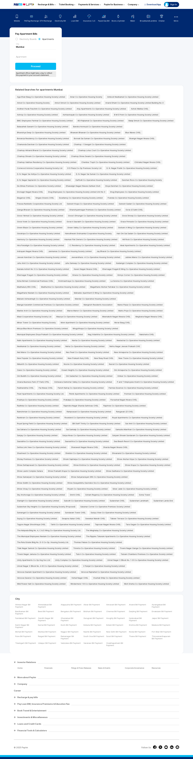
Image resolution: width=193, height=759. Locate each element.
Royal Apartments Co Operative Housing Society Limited (137, 417)
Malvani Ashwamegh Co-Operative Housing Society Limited (43, 299)
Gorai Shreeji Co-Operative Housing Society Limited (145, 215)
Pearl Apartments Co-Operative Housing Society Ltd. (40, 394)
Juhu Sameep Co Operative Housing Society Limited (88, 263)
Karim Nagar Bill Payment (22, 626)
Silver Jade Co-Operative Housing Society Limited (135, 489)
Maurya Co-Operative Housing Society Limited (76, 316)
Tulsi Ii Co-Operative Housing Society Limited (96, 554)
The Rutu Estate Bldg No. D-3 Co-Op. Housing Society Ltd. (43, 542)
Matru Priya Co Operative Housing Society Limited (140, 311)
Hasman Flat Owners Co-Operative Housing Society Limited (90, 239)
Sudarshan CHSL (117, 501)
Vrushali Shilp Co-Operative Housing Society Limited (116, 578)
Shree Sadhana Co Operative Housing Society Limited (130, 471)
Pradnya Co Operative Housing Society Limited (37, 400)
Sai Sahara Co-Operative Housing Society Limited (39, 429)
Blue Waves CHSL (133, 132)
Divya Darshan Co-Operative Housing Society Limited (129, 186)
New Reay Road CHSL (103, 358)
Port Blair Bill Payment (161, 632)
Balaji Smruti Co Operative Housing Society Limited (151, 120)
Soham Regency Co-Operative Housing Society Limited (109, 495)
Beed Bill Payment (46, 611)
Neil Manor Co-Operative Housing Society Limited (39, 352)
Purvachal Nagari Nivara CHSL (123, 400)
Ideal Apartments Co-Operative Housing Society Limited (145, 245)
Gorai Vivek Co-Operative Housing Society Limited (39, 221)
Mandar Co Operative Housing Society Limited (95, 299)
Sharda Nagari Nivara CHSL (115, 447)
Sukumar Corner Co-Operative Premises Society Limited (105, 506)
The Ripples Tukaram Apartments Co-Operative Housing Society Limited (118, 536)
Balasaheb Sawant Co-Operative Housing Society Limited (42, 126)
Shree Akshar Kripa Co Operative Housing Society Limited (142, 459)
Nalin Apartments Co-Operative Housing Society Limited (42, 340)
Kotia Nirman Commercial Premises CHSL (35, 281)
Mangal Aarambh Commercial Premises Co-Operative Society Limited (48, 305)
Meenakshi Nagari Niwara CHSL (116, 316)
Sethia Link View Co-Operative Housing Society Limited (41, 447)
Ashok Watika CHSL (139, 109)
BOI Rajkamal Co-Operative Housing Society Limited (100, 120)
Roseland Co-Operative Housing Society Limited (86, 417)
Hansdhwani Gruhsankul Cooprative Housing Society (88, 233)
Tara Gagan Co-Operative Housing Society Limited (148, 524)
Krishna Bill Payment (138, 625)
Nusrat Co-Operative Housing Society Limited (129, 364)
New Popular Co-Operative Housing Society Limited (40, 358)
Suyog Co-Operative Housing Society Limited (37, 518)
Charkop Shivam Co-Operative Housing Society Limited (41, 156)
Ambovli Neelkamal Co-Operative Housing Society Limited (132, 97)
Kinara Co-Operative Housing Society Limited (92, 275)
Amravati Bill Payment (115, 604)
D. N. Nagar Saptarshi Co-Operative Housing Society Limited (44, 180)
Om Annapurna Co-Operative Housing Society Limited (138, 370)
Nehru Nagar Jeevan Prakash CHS (124, 346)
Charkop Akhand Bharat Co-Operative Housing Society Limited (45, 150)
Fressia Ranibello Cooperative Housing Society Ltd (39, 204)
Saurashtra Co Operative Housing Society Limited (87, 441)
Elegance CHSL (24, 198)
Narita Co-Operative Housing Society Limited (92, 340)
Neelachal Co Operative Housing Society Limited (138, 340)
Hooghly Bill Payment (115, 618)
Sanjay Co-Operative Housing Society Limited (37, 435)
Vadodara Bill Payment (71, 643)
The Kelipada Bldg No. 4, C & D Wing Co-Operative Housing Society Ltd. (49, 530)
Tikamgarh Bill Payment (25, 643)
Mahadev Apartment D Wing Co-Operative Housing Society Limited (103, 293)
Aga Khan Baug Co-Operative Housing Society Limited (41, 97)
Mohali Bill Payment (23, 632)
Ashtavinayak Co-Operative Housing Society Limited (86, 115)
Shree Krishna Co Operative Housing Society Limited (96, 465)
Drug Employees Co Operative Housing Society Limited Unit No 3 (76, 192)
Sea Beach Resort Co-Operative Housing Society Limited (139, 441)
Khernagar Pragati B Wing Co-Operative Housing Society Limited (131, 269)
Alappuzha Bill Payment (71, 604)
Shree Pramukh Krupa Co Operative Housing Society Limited (74, 471)
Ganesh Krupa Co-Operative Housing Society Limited (90, 204)
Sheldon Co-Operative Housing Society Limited (86, 453)
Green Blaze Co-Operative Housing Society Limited (39, 227)
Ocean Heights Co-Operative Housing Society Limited (85, 370)
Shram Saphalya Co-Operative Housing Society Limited (87, 459)
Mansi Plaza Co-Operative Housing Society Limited (140, 305)
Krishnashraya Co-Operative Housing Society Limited (81, 281)
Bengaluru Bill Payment (71, 611)
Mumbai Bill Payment (47, 632)
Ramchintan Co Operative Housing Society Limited (39, 411)
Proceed (35, 66)
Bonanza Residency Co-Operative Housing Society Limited (43, 138)
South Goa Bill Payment (94, 636)
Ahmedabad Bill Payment (45, 605)
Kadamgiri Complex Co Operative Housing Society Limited (141, 263)
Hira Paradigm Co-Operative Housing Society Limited (40, 245)
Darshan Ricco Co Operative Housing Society (142, 180)
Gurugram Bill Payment (93, 618)
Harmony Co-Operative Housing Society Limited (38, 239)
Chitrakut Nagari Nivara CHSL (148, 162)
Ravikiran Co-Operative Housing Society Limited (38, 417)
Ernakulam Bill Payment (162, 611)
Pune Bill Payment (23, 636)
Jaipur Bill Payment (160, 618)
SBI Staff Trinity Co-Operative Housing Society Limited (96, 423)
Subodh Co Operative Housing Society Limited (84, 501)
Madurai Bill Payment (161, 625)
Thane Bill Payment (137, 636)
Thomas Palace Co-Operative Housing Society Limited (98, 542)
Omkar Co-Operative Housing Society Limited (137, 376)
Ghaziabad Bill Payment (67, 619)
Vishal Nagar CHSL (79, 578)
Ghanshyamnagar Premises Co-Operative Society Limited (95, 210)
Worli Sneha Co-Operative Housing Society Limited (146, 584)
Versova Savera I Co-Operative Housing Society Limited (41, 578)
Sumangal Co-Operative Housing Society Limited (38, 512)
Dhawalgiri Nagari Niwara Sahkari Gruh (83, 186)
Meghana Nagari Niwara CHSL (148, 316)
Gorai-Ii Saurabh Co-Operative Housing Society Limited (91, 221)
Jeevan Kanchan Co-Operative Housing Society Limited (41, 257)
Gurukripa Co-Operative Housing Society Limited (38, 233)
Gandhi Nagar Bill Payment (45, 619)
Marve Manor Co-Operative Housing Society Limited (90, 311)
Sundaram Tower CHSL (75, 512)
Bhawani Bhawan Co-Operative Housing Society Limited (95, 132)
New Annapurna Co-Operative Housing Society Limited (138, 352)
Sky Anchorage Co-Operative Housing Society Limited (41, 495)
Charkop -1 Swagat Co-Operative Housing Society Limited (99, 144)
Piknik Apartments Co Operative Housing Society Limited (94, 394)
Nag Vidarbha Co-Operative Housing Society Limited (111, 334)
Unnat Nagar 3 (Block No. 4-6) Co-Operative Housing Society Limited (47, 566)
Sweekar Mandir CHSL (95, 518)
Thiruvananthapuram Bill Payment (161, 637)
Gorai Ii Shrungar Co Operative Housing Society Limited (92, 215)
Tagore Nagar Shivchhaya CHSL (31, 524)
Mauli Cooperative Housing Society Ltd (34, 316)
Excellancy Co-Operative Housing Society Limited (81, 198)
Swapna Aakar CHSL (71, 518)
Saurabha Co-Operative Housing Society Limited (38, 441)
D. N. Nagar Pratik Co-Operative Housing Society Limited (132, 168)
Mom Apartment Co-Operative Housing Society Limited (85, 322)
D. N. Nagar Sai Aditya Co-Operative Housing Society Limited (44, 174)
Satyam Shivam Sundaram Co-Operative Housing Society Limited (141, 435)
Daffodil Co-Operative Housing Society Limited (96, 180)
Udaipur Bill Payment (47, 643)
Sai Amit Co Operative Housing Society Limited (146, 423)
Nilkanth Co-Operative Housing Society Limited (38, 364)
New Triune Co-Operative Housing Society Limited (141, 358)
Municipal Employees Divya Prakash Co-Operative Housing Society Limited (50, 334)
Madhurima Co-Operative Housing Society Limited (63, 287)
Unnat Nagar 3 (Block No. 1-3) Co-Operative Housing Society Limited (137, 560)
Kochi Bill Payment (69, 625)
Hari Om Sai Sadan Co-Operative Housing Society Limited (142, 233)
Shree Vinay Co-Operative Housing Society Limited (39, 489)
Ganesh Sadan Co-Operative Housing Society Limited (142, 204)
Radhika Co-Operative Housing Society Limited (37, 406)
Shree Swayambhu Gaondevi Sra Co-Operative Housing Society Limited (99, 483)
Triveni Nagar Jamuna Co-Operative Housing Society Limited (44, 554)
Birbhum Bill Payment (93, 611)
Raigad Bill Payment (46, 636)
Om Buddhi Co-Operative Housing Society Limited (39, 376)
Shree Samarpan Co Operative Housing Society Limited (41, 477)
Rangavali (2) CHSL (124, 411)
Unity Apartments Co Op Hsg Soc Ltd (33, 560)
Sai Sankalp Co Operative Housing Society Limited (88, 429)
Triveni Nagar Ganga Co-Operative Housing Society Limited (146, 548)
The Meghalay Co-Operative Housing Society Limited (109, 530)
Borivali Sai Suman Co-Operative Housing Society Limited (99, 138)
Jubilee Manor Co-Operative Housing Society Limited (148, 257)
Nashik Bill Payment (92, 632)
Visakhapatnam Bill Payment (114, 644)
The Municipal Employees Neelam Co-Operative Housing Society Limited (49, 536)
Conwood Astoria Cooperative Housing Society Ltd (39, 168)
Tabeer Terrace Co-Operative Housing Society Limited (134, 518)
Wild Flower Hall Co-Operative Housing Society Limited (41, 584)
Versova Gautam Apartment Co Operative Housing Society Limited (46, 572)
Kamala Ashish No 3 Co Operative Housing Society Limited (43, 269)
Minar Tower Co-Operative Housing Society (36, 322)
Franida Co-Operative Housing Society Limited (128, 198)
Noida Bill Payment (137, 632)
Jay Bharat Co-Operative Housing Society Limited (119, 251)
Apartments (48, 39)
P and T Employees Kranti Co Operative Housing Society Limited (145, 382)
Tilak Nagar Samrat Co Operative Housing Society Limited (42, 548)
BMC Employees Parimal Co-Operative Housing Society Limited (45, 120)
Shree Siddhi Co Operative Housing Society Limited (39, 483)
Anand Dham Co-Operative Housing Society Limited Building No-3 (134, 103)
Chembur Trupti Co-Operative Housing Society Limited (105, 162)
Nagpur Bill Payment (69, 632)
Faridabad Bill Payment (25, 618)
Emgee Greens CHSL (45, 198)
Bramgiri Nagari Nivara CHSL (142, 138)
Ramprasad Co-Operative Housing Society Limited (89, 411)
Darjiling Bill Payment (138, 611)
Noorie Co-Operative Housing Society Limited (84, 364)
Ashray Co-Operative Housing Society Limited (37, 115)
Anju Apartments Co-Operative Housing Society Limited (101, 109)
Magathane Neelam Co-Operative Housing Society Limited (43, 293)
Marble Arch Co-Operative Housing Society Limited (39, 311)
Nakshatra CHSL (146, 334)
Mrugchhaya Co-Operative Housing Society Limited (95, 328)
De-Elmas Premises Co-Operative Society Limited (39, 186)
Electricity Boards (28, 39)
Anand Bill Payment (137, 604)
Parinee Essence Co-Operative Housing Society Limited (133, 388)
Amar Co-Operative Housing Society (86, 97)
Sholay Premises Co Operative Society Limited (37, 459)
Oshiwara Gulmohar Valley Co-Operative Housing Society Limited (83, 382)
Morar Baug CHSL (122, 322)
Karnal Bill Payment (46, 625)
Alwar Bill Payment (92, 604)
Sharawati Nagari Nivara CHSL (84, 447)
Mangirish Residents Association (98, 305)
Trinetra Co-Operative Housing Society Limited (94, 548)
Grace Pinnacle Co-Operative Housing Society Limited (144, 221)
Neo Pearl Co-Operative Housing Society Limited (87, 352)
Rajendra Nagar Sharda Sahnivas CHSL (81, 406)
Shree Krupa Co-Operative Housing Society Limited (147, 465)
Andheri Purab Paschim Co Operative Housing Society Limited (44, 109)
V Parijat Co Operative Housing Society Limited (104, 566)
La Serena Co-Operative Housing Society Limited (132, 281)
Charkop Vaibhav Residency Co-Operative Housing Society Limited (46, 162)
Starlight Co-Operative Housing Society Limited (38, 501)
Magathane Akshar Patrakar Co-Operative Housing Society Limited (120, 287)
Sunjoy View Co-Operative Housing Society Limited (113, 512)
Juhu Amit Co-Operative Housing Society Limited (38, 263)
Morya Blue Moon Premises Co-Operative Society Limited (42, 328)
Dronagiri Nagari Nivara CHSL (30, 192)
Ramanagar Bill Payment (67, 637)
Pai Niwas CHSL (46, 388)
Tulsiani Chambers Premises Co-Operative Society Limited (146, 554)
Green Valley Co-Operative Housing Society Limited (90, 227)
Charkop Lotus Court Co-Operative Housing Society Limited (104, 150)
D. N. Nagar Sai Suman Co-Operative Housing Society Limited (103, 174)
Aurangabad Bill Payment (159, 605)
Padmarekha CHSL (25, 388)
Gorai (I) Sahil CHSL (134, 210)
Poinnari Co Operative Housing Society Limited (145, 394)
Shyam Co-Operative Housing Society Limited (87, 489)
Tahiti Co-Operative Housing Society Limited (70, 524)
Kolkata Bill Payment (92, 625)
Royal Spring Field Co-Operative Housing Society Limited (42, 423)
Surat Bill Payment (114, 636)
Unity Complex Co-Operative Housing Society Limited (78, 560)
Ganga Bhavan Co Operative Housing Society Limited (40, 210)
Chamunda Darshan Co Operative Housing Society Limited (43, 144)
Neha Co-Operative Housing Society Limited (84, 346)
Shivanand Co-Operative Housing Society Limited (134, 453)
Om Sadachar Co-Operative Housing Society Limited (89, 376)
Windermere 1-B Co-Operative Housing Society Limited (95, 584)
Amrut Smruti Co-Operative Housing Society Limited (77, 103)
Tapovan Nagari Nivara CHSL (108, 524)
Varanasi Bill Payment (93, 643)
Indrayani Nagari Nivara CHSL (30, 251)
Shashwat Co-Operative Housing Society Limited (38, 453)
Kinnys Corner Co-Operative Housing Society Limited (141, 275)
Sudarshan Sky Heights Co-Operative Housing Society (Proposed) (46, 506)
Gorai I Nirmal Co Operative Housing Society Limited (40, 215)
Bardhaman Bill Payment (21, 612)
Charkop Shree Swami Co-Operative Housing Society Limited (98, 156)
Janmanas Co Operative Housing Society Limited (70, 251)
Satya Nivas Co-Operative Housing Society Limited (84, 435)
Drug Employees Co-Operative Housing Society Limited (134, 192)
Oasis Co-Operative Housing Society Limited (36, 370)
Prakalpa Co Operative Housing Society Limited (84, 400)
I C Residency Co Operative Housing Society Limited (92, 245)
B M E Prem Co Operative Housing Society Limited (136, 115)
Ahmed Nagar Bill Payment (22, 605)
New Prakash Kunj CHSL (78, 358)
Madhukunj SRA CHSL (26, 287)
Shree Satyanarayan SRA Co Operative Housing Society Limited (99, 477)
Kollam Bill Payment (114, 625)
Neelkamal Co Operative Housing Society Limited (38, 346)
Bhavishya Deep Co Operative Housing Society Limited (41, 132)
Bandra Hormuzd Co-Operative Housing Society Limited (97, 126)
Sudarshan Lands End (163, 501)
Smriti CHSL (75, 495)
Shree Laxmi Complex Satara (30, 471)
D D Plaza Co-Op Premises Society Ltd (84, 168)
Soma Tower (144, 495)
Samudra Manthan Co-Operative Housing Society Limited (141, 429)
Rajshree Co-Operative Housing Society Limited (124, 406)
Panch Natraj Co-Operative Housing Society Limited (81, 388)
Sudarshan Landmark (139, 501)
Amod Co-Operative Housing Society (33, 103)
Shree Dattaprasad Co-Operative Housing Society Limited (42, 465)
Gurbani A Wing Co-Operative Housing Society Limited (142, 227)
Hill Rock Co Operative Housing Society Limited (143, 239)
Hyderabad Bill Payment (135, 619)
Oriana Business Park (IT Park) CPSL (33, 382)
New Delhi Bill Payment (116, 632)
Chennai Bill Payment (115, 611)
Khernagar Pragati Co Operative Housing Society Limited (42, 275)
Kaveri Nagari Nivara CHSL (85, 269)
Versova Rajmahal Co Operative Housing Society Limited (106, 572)
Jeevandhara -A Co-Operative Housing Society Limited (95, 257)
